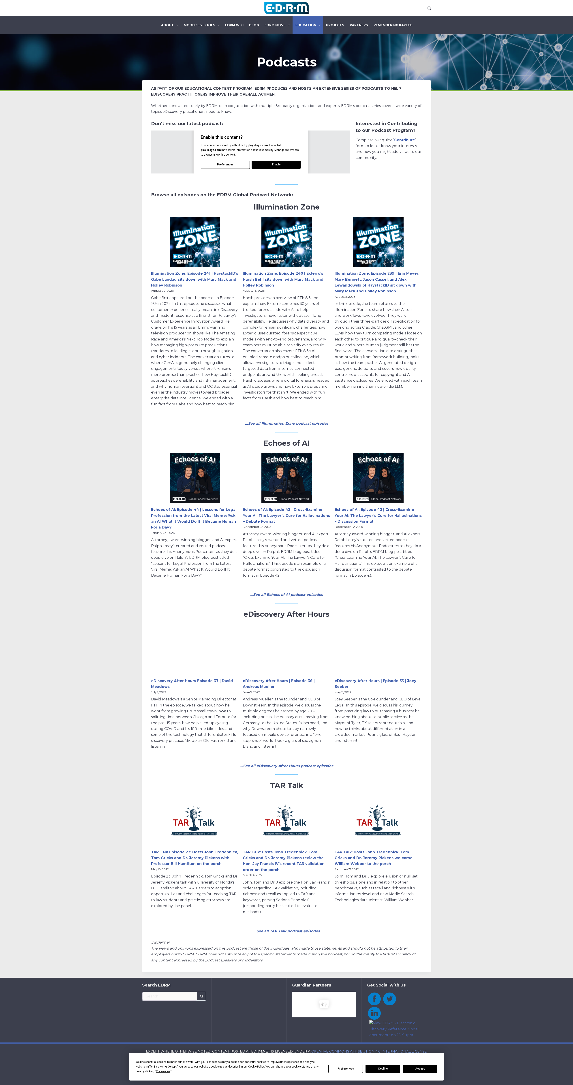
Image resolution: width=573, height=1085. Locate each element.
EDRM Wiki (234, 25)
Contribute (404, 140)
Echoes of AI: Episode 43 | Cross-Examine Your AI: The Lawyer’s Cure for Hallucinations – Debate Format (286, 515)
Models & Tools (199, 25)
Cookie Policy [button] (256, 1066)
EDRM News (275, 25)
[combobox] (169, 996)
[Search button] (201, 996)
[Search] (429, 8)
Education (305, 25)
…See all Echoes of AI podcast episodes (286, 595)
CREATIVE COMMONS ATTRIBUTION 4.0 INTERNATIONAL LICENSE (369, 1051)
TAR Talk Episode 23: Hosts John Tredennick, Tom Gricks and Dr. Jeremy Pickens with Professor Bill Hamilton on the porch (194, 858)
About (167, 25)
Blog (254, 25)
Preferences (346, 1068)
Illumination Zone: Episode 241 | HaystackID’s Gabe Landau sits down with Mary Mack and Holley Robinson (194, 279)
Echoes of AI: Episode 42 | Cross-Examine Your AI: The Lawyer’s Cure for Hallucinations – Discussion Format (378, 515)
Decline (383, 1068)
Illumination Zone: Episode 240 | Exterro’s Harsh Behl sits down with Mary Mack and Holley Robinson (283, 279)
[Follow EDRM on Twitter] (389, 998)
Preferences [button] (163, 1071)
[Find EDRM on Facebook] (374, 998)
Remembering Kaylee (393, 25)
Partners (359, 25)
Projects (335, 25)
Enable (276, 164)
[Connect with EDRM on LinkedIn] (374, 1013)
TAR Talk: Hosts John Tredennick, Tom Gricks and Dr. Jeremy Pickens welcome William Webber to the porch (374, 858)
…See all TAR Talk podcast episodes (286, 931)
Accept (420, 1068)
